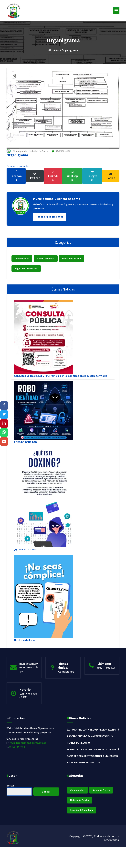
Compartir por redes (18, 166)
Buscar (10, 785)
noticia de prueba (71, 258)
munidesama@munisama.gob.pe (28, 667)
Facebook (16, 178)
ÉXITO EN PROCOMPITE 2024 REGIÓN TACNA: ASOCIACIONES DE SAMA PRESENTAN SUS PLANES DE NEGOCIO (91, 736)
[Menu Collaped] (116, 10)
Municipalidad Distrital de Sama (56, 199)
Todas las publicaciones (49, 216)
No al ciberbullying (24, 640)
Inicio (55, 50)
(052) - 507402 (106, 668)
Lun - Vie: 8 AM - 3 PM (28, 695)
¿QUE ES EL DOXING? (25, 549)
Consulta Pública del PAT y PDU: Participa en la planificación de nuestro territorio (60, 375)
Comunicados (22, 258)
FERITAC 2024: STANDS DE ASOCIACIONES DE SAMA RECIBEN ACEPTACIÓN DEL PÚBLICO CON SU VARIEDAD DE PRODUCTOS (92, 756)
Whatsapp (72, 178)
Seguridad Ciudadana (26, 268)
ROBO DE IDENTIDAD (25, 442)
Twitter (35, 178)
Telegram (92, 178)
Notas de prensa (45, 258)
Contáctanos (66, 671)
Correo (110, 178)
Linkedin (53, 178)
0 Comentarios (62, 150)
